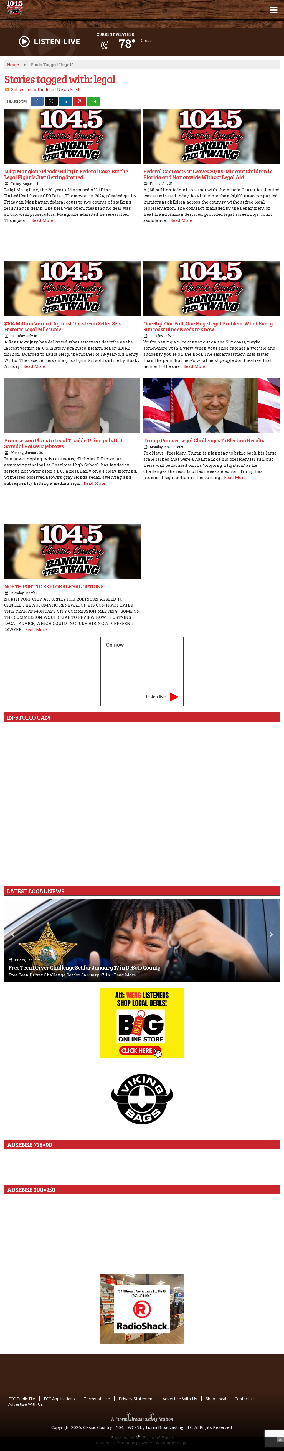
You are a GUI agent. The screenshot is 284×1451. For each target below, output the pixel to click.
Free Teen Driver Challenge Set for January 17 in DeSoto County (84, 967)
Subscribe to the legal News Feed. (45, 89)
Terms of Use (96, 1398)
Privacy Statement (136, 1398)
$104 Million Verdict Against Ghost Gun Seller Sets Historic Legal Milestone (62, 326)
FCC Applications (59, 1398)
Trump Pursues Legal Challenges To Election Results (203, 440)
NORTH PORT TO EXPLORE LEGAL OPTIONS (53, 586)
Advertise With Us (180, 1398)
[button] (273, 10)
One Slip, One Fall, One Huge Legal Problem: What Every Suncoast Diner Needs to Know (208, 326)
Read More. (42, 220)
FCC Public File (21, 1398)
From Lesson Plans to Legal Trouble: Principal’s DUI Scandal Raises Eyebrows (63, 443)
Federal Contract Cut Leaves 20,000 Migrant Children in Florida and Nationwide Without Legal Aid (208, 174)
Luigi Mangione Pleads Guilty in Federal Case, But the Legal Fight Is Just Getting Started (66, 174)
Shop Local (216, 1398)
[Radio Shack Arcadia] (142, 1309)
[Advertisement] (142, 242)
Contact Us (245, 1398)
